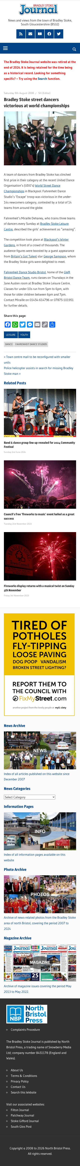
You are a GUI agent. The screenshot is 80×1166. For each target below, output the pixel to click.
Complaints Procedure (25, 1029)
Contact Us (18, 1087)
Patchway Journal (22, 1115)
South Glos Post (21, 1126)
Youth (24, 334)
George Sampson (55, 256)
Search (42, 79)
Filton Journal (20, 1110)
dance (9, 344)
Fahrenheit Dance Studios (31, 344)
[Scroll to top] (74, 1160)
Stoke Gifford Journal (25, 1121)
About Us (17, 1070)
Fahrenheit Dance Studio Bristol (25, 272)
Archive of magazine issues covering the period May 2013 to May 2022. (37, 989)
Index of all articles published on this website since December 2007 (36, 776)
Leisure (11, 334)
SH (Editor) (44, 93)
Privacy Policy (20, 1081)
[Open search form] (74, 49)
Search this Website (23, 1092)
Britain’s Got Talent (24, 256)
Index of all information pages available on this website (34, 857)
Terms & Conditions (24, 1076)
